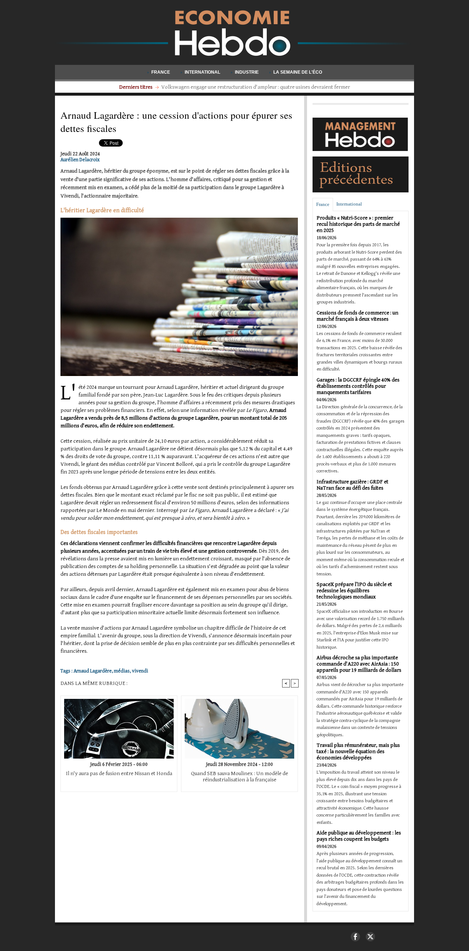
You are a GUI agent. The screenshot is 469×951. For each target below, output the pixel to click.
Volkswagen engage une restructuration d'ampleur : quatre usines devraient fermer (255, 87)
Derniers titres (136, 87)
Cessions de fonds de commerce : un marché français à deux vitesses (357, 316)
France (160, 72)
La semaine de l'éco (297, 72)
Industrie (247, 72)
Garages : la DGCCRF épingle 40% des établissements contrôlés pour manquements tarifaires (358, 386)
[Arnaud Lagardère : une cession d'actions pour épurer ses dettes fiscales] (179, 220)
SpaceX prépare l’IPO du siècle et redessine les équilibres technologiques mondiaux (354, 590)
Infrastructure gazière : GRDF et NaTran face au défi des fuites (352, 485)
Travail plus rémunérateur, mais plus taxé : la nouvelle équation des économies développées (358, 751)
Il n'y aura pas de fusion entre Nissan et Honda (119, 773)
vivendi (140, 671)
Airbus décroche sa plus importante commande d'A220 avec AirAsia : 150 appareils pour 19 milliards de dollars (359, 664)
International (202, 72)
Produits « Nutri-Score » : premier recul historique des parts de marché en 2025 (358, 224)
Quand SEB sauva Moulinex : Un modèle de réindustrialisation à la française (239, 776)
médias (122, 671)
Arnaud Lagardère (93, 671)
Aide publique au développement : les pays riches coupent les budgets (359, 836)
